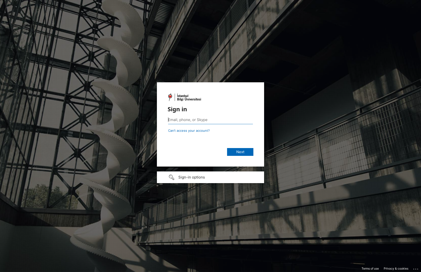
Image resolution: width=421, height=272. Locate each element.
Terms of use (370, 268)
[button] (210, 177)
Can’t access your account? (189, 130)
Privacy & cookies (396, 268)
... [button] (416, 267)
